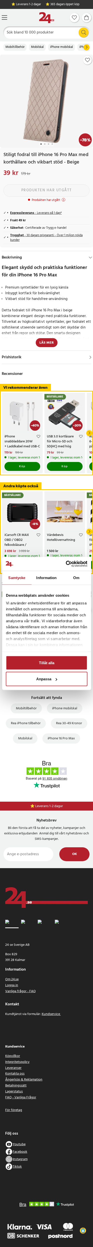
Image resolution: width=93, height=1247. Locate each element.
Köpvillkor (12, 1056)
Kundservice (51, 1014)
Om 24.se (12, 979)
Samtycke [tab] (16, 577)
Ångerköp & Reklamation (23, 1080)
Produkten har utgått (46, 190)
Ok (74, 854)
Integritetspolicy (17, 1062)
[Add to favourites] (87, 60)
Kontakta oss (15, 1074)
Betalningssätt (16, 1085)
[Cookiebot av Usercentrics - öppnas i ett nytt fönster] (66, 564)
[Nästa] (87, 47)
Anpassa (43, 679)
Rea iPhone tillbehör (26, 723)
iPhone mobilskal (61, 47)
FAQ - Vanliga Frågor (20, 1097)
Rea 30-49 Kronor (69, 723)
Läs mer (46, 343)
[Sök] (84, 32)
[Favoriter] (74, 17)
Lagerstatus (14, 1091)
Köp (22, 466)
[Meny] (4, 17)
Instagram (20, 1159)
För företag (13, 1110)
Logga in (11, 985)
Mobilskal (37, 47)
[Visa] (90, 357)
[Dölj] (90, 257)
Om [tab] (76, 577)
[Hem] (46, 17)
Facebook (20, 1152)
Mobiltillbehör (15, 47)
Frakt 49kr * (49, 806)
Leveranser (13, 1068)
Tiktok (17, 1167)
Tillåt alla (46, 662)
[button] (83, 1230)
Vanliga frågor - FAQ (20, 991)
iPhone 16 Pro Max (61, 738)
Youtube (19, 1144)
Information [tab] (46, 577)
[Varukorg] (86, 17)
